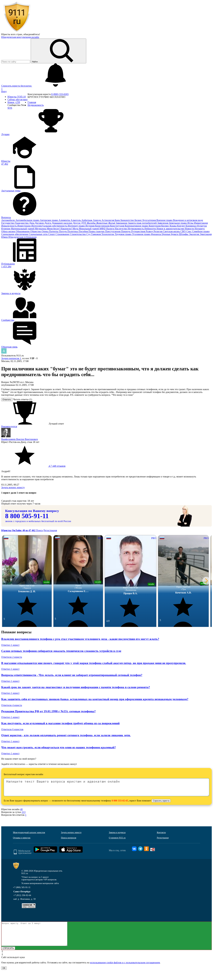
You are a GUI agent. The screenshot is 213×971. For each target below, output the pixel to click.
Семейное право (201, 231)
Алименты (65, 220)
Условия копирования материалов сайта (40, 883)
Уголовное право (141, 234)
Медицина (41, 228)
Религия (158, 231)
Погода (63, 231)
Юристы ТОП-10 (16, 96)
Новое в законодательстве (171, 228)
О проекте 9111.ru (117, 838)
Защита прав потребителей (142, 223)
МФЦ (102, 228)
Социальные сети (38, 234)
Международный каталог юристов (29, 832)
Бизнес (139, 220)
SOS (9, 108)
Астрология (108, 220)
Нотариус (200, 228)
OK (3, 968)
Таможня (96, 234)
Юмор (4, 237)
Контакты (161, 832)
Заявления (163, 223)
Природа (126, 231)
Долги (48, 223)
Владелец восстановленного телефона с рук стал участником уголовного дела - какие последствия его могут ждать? (80, 639)
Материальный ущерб (23, 228)
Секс (189, 231)
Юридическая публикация (22, 237)
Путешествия (138, 231)
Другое (77, 223)
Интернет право (76, 225)
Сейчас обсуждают (17, 99)
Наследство (121, 228)
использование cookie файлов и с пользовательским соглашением (125, 962)
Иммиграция (201, 223)
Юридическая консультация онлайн (20, 37)
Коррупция (155, 225)
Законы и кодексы (117, 832)
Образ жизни (8, 231)
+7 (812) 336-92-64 (22, 895)
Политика (73, 231)
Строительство (78, 234)
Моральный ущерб (89, 228)
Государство (8, 223)
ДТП (84, 223)
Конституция (117, 225)
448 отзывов (56, 466)
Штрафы (184, 234)
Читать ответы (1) (22, 399)
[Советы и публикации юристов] (16, 31)
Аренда (97, 220)
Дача (32, 223)
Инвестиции (24, 225)
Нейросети (150, 228)
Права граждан (96, 231)
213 (23, 812)
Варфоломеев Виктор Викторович (19, 439)
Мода (76, 228)
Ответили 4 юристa (11, 705)
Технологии (108, 234)
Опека (45, 231)
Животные (102, 223)
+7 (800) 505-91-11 (21, 887)
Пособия (83, 231)
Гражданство (22, 223)
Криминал (191, 225)
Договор (39, 223)
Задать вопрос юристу (13, 487)
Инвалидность (9, 225)
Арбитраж (87, 220)
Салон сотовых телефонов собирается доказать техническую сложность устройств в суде (61, 651)
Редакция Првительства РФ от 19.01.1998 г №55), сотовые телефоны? (48, 711)
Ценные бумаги (170, 234)
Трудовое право (123, 234)
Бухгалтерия (149, 220)
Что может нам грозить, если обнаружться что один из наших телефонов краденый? (58, 747)
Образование (23, 231)
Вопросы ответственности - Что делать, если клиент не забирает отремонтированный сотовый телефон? (71, 675)
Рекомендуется (9, 426)
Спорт (52, 234)
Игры (190, 223)
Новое (13, 102)
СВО (183, 231)
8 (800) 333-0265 (60, 94)
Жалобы (91, 223)
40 (21, 809)
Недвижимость (136, 228)
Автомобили (8, 220)
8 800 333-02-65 (120, 800)
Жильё (112, 223)
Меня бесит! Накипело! (60, 228)
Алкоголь (76, 220)
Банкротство (128, 220)
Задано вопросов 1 (11, 358)
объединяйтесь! (31, 34)
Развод (150, 231)
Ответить (6, 399)
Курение (6, 228)
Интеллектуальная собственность (49, 225)
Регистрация (50, 530)
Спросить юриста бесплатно (16, 85)
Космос (165, 225)
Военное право (164, 220)
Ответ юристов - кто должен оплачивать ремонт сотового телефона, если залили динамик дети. (66, 735)
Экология (194, 234)
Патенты (54, 231)
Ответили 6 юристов (12, 729)
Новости (190, 228)
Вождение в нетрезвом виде (188, 220)
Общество (36, 231)
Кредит (181, 225)
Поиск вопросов (68, 838)
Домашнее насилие (62, 223)
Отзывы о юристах (21, 838)
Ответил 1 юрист (10, 645)
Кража (173, 225)
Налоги (110, 228)
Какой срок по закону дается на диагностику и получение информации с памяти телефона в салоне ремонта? (75, 687)
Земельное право (178, 223)
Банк (118, 220)
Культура (202, 225)
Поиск (39, 530)
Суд (88, 234)
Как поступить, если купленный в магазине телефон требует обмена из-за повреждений (60, 723)
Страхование (63, 234)
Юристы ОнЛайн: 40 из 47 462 (18, 530)
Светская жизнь (171, 231)
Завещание (122, 223)
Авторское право (49, 220)
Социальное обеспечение (15, 234)
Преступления (113, 231)
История (90, 225)
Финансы (156, 234)
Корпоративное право (137, 225)
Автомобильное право (27, 220)
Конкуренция (102, 225)
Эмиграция (206, 234)
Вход (4, 91)
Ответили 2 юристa (11, 657)
